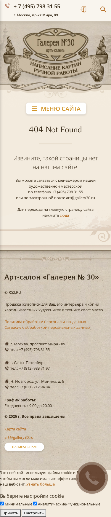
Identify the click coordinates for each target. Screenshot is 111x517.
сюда (64, 215)
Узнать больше (40, 484)
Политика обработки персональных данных (45, 321)
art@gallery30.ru (18, 437)
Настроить (34, 513)
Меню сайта (60, 109)
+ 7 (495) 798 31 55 (37, 6)
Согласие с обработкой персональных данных (47, 327)
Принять (10, 513)
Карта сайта (15, 429)
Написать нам (24, 447)
